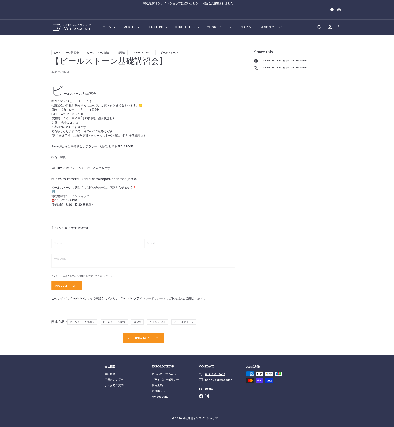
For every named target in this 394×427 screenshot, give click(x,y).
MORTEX (130, 27)
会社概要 (110, 374)
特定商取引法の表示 (164, 374)
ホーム (107, 27)
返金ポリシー (160, 391)
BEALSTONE (156, 27)
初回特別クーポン (271, 27)
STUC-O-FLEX (185, 27)
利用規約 (177, 298)
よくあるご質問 (114, 385)
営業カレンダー (114, 380)
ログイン (246, 27)
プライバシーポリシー (148, 298)
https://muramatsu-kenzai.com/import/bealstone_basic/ (94, 179)
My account (160, 397)
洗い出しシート (218, 27)
